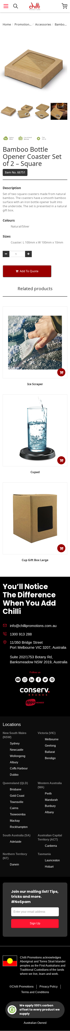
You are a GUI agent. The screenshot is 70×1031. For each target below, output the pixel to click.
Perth (48, 793)
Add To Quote (29, 271)
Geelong (50, 745)
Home (7, 24)
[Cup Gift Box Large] (35, 552)
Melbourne (52, 739)
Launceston (52, 860)
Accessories (43, 24)
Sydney (15, 743)
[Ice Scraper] (35, 376)
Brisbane (15, 789)
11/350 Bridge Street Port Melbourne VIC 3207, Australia (38, 645)
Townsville (16, 802)
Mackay (15, 820)
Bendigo (50, 758)
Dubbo (14, 774)
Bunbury (50, 805)
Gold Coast (17, 795)
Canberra (51, 845)
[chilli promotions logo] (34, 6)
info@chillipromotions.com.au (33, 626)
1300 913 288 (21, 634)
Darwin (14, 864)
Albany (49, 812)
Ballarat (50, 751)
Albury (14, 762)
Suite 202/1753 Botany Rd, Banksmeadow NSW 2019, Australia (38, 659)
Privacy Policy (48, 986)
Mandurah (51, 799)
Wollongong (17, 756)
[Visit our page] (18, 679)
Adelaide (15, 841)
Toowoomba (17, 814)
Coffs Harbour (19, 768)
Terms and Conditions (35, 992)
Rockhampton (19, 826)
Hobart (49, 866)
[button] (61, 372)
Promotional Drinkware (23, 24)
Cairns (14, 808)
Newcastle (16, 749)
